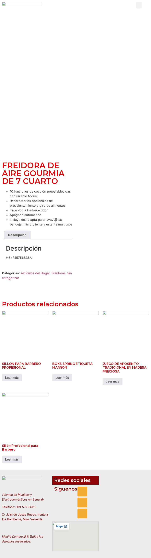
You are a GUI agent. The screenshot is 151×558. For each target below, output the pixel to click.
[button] (139, 5)
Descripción (17, 235)
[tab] (17, 235)
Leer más (12, 378)
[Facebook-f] (82, 491)
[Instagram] (82, 502)
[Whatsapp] (82, 513)
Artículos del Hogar (35, 273)
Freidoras (58, 273)
